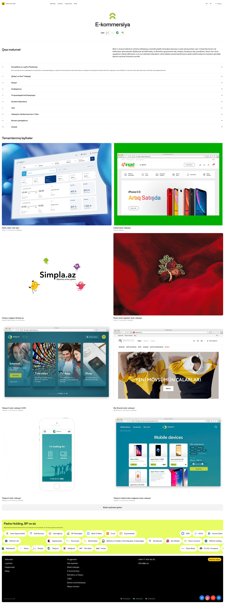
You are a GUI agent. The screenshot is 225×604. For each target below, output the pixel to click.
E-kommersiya (73, 571)
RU (211, 3)
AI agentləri (72, 559)
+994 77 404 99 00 (146, 559)
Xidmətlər (53, 3)
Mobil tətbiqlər (73, 567)
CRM (69, 578)
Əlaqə (75, 3)
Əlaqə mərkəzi (73, 586)
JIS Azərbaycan (126, 598)
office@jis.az (143, 563)
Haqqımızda (68, 3)
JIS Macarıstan (151, 598)
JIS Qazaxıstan (139, 598)
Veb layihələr (72, 563)
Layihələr (60, 3)
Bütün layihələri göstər (112, 507)
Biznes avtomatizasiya (76, 582)
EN (207, 3)
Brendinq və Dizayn (75, 575)
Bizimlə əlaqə (214, 559)
